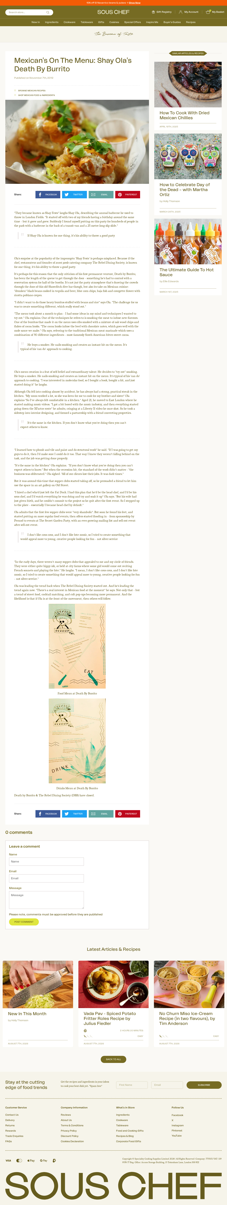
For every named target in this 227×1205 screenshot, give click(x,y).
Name (13, 854)
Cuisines (114, 22)
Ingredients (51, 22)
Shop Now (134, 3)
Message (15, 888)
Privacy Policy (69, 1131)
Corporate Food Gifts (128, 1141)
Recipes (190, 22)
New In (36, 22)
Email (12, 871)
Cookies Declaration (72, 1141)
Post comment (24, 922)
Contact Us (11, 1115)
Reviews (66, 1115)
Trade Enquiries (14, 1136)
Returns (10, 1125)
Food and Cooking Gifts (129, 1131)
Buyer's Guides (172, 22)
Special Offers (132, 22)
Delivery (10, 1120)
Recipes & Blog (125, 1136)
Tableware (87, 22)
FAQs (8, 1141)
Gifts (101, 22)
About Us (66, 1120)
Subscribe (204, 1085)
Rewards (10, 1131)
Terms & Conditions (72, 1125)
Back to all (113, 1059)
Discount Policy (69, 1136)
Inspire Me (152, 22)
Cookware (69, 22)
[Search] (47, 12)
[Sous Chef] (113, 12)
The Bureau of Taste (113, 34)
